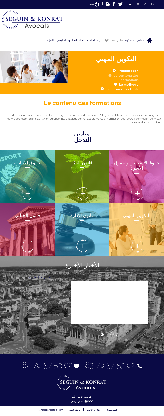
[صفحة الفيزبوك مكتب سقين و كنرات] (113, 3)
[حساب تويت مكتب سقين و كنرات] (120, 3)
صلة (91, 3)
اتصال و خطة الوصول (66, 40)
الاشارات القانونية (94, 410)
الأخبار (82, 40)
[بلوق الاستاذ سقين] (107, 3)
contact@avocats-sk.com (50, 410)
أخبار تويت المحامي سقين (37, 277)
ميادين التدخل (116, 40)
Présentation (128, 71)
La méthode (129, 84)
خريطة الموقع (75, 410)
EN (145, 3)
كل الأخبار (112, 334)
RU (137, 3)
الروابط (50, 40)
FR (152, 3)
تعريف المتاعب (94, 40)
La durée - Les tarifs (122, 89)
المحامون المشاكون (135, 40)
